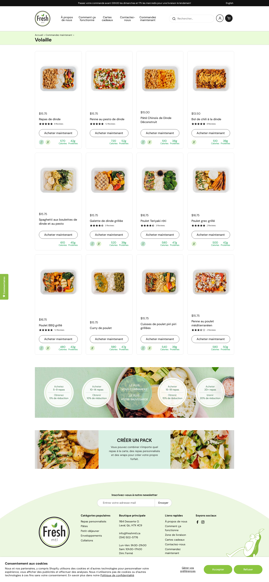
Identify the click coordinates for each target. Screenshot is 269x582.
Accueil (39, 35)
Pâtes (84, 526)
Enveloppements (91, 535)
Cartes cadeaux (174, 539)
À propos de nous (176, 521)
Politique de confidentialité (117, 575)
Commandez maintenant (59, 35)
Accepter (218, 569)
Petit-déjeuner (90, 531)
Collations (87, 540)
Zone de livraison (175, 535)
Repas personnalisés (93, 521)
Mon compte (220, 18)
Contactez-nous (175, 544)
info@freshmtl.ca (129, 533)
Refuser (248, 569)
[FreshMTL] (42, 18)
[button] (229, 18)
